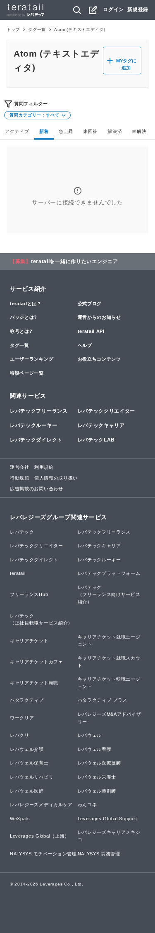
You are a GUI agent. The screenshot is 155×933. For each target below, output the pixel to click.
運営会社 (19, 467)
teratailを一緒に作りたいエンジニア (74, 261)
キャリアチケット (29, 640)
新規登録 (137, 9)
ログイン (113, 9)
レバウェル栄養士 (97, 776)
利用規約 (44, 467)
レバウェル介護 (27, 749)
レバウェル (90, 735)
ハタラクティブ (27, 700)
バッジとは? (23, 317)
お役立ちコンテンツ (99, 358)
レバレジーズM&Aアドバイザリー (109, 718)
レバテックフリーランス (39, 411)
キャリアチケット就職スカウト (109, 661)
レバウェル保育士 (29, 762)
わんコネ (87, 804)
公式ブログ (90, 303)
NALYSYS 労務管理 (99, 853)
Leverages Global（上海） (39, 835)
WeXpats (20, 818)
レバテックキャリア (101, 425)
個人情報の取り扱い (56, 477)
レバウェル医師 (27, 790)
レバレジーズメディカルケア (41, 804)
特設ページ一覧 (27, 372)
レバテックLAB (96, 440)
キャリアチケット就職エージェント (109, 640)
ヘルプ (85, 345)
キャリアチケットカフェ (36, 661)
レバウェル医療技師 (99, 762)
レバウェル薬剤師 (97, 790)
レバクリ (19, 735)
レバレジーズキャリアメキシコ (109, 836)
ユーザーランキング (31, 358)
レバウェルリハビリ (31, 776)
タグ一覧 (37, 29)
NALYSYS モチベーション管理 (43, 853)
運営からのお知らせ (99, 317)
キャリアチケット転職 (34, 682)
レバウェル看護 (95, 749)
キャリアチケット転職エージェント (109, 683)
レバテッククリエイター (107, 411)
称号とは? (21, 331)
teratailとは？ (26, 303)
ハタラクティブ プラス (103, 700)
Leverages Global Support (107, 818)
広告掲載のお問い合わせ (36, 488)
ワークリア (22, 717)
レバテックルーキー (33, 425)
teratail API (91, 331)
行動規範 (19, 477)
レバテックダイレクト (36, 440)
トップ (13, 29)
